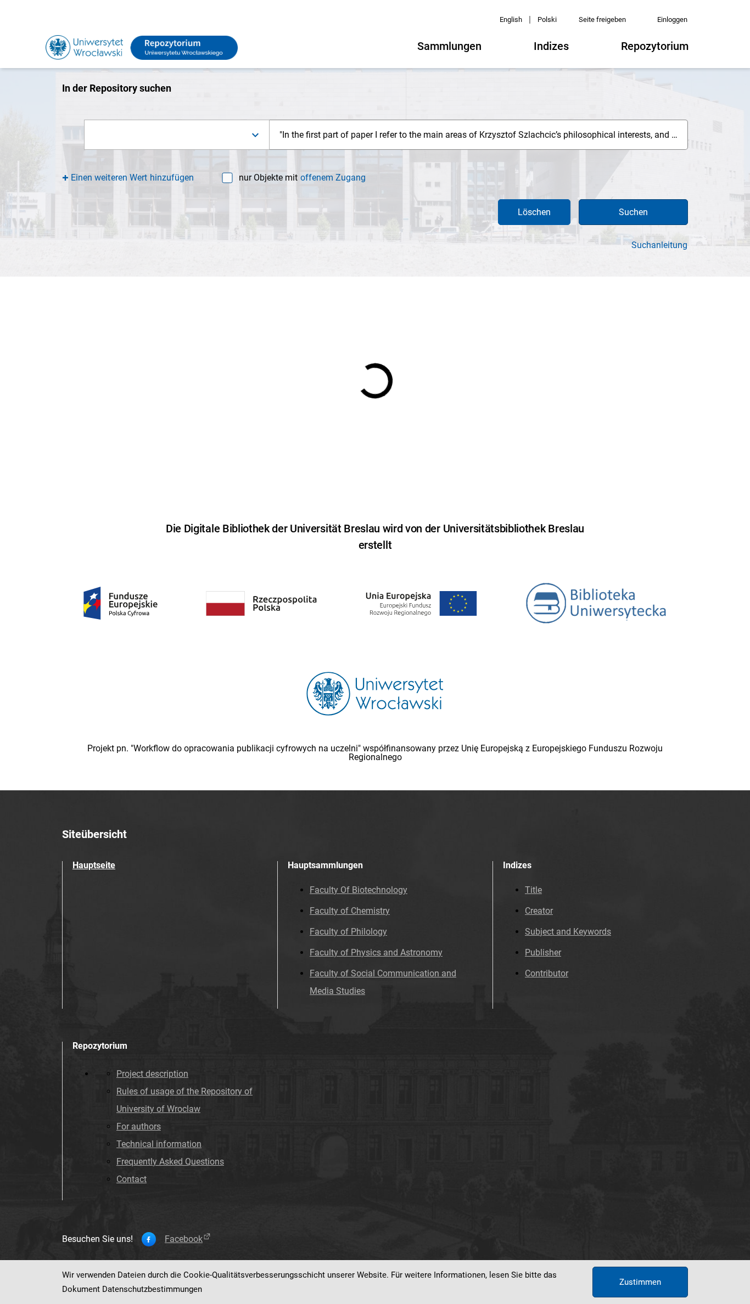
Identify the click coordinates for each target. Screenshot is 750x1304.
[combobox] (177, 134)
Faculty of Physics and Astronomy (376, 952)
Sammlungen (449, 46)
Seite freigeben (602, 19)
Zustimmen (640, 1282)
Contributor (546, 973)
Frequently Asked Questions (170, 1161)
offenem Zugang (333, 177)
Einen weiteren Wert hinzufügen (132, 177)
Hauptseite (93, 865)
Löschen (534, 212)
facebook (184, 1239)
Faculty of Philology (348, 931)
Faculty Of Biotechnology (358, 890)
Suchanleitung (659, 245)
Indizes (551, 46)
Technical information (159, 1144)
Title (533, 890)
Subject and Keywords (568, 931)
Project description (152, 1074)
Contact (131, 1179)
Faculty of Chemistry (350, 911)
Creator (539, 911)
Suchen (633, 212)
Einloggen (672, 19)
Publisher (543, 952)
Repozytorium (655, 46)
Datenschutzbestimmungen (152, 1289)
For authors (138, 1126)
